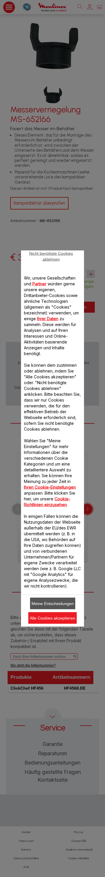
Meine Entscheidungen (53, 603)
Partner (39, 283)
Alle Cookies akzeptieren (52, 618)
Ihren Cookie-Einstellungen (50, 487)
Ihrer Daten (47, 318)
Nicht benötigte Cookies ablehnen (51, 256)
